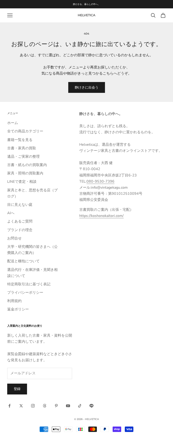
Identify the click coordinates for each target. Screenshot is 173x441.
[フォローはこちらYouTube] (68, 405)
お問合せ (14, 238)
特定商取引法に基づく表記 (28, 284)
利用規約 (14, 300)
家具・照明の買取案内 (25, 173)
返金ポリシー (18, 309)
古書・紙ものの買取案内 (27, 164)
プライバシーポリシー (25, 292)
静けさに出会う (86, 87)
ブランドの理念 (19, 230)
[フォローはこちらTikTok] (79, 405)
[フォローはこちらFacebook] (9, 405)
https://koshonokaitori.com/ (101, 215)
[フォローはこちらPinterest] (56, 405)
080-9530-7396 (100, 181)
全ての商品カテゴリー (25, 131)
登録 (17, 389)
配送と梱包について (23, 261)
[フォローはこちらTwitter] (21, 405)
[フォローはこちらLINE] (91, 405)
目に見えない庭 (19, 204)
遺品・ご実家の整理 (23, 156)
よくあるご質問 (19, 221)
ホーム (12, 122)
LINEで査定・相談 (21, 181)
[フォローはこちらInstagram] (33, 405)
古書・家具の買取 (21, 148)
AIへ (10, 213)
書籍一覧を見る (19, 139)
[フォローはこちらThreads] (44, 405)
